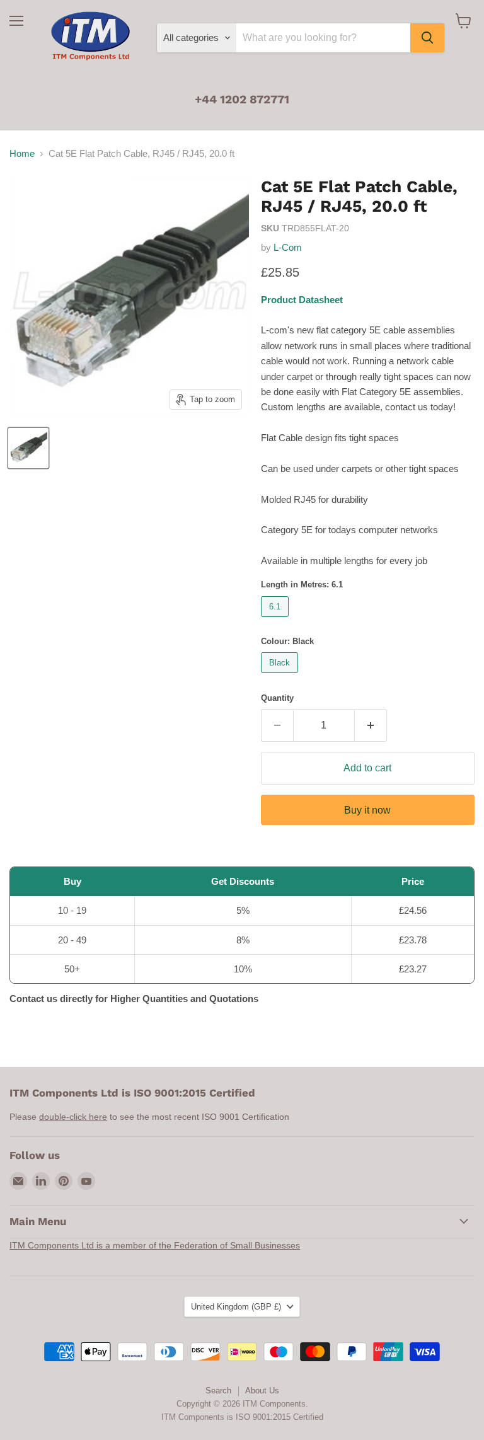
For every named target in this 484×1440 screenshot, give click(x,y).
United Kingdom (236, 1306)
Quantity (277, 698)
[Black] (281, 676)
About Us (262, 1390)
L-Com (288, 247)
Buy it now (367, 810)
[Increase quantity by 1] (371, 725)
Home (22, 153)
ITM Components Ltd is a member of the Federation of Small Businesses (154, 1245)
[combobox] (323, 37)
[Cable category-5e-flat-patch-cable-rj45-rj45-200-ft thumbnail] (28, 448)
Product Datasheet (302, 299)
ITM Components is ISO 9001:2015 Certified (242, 1417)
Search (218, 1390)
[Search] (427, 37)
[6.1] (276, 619)
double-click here (73, 1117)
